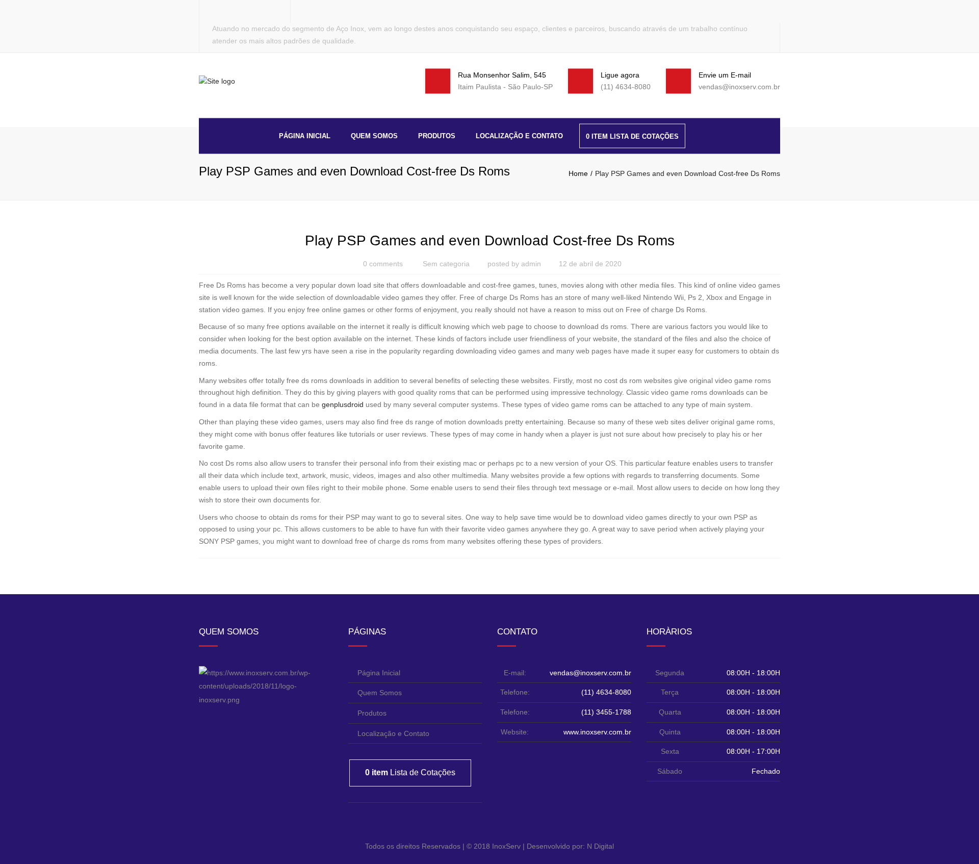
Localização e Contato (519, 135)
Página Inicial (304, 135)
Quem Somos (374, 135)
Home (578, 173)
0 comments (383, 264)
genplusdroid (343, 404)
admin (531, 264)
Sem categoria (446, 264)
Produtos (436, 135)
